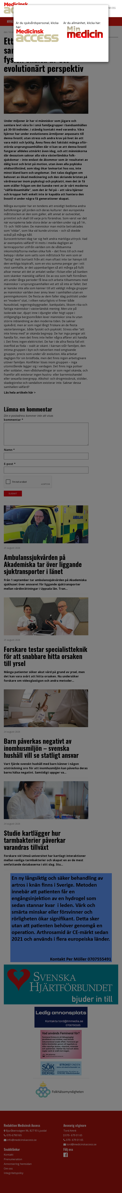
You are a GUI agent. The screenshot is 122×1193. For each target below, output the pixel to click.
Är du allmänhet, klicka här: (82, 23)
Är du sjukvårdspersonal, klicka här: (37, 25)
